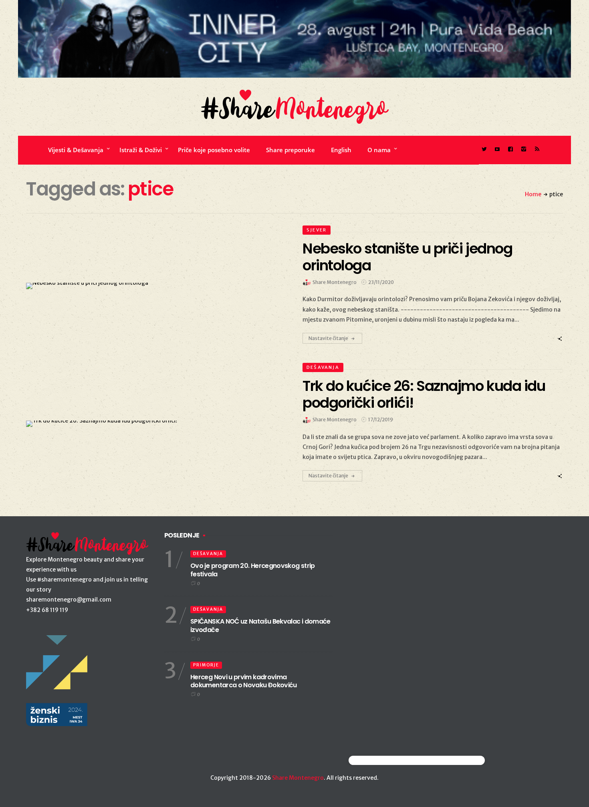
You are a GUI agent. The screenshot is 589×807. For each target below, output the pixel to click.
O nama (379, 150)
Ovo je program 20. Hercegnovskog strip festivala (252, 570)
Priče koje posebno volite (214, 150)
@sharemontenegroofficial (384, 760)
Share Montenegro (298, 777)
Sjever (317, 230)
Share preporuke (290, 150)
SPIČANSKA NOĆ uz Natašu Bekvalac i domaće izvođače (260, 625)
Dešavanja (323, 367)
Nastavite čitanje (328, 338)
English (341, 150)
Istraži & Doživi (140, 150)
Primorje (206, 665)
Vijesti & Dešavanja (75, 150)
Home (533, 194)
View (151, 286)
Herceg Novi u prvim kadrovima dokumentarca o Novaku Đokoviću (243, 681)
